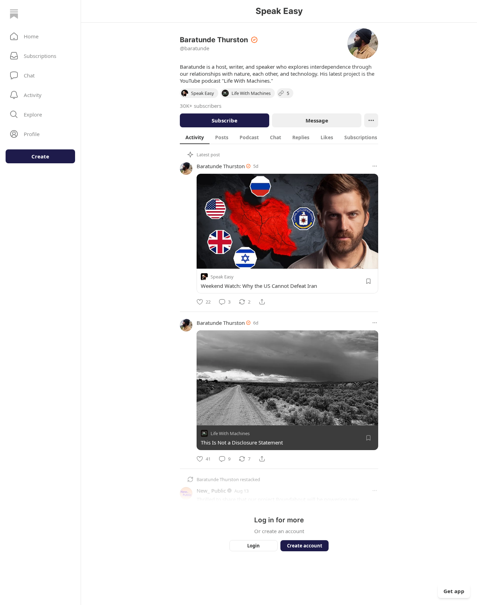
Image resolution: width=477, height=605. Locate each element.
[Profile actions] (371, 120)
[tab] (195, 137)
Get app (453, 591)
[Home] (14, 14)
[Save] (368, 281)
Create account (304, 546)
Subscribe (224, 120)
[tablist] (288, 137)
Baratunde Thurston (221, 166)
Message (317, 120)
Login (253, 546)
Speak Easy (222, 277)
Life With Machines (230, 434)
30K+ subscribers (200, 105)
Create (40, 156)
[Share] (262, 301)
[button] (40, 36)
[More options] (374, 166)
